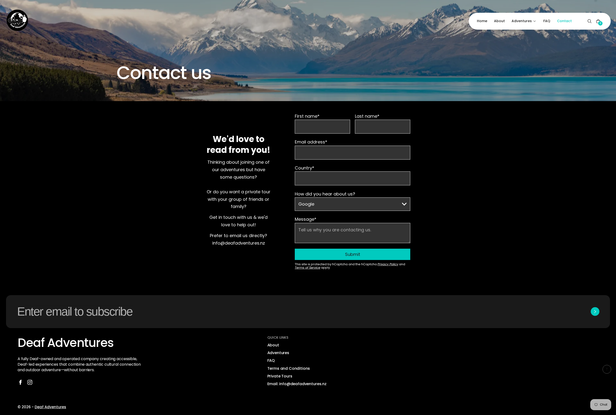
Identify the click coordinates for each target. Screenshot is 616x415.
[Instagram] (30, 382)
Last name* (367, 116)
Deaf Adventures (50, 406)
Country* (304, 168)
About (273, 345)
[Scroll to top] (607, 369)
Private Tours (279, 376)
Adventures (278, 353)
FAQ (271, 360)
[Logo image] (17, 21)
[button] (589, 21)
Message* (305, 219)
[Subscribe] (595, 311)
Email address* (311, 142)
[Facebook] (20, 382)
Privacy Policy (388, 264)
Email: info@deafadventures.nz (297, 384)
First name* (307, 116)
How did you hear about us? (325, 194)
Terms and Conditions (288, 368)
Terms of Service (307, 268)
